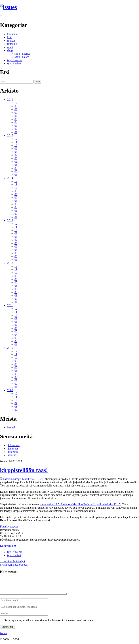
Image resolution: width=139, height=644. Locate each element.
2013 (10, 220)
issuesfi (12, 455)
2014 (10, 177)
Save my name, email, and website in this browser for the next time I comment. (49, 620)
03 (15, 125)
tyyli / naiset (14, 63)
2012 (10, 262)
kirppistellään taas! (24, 470)
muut (10, 47)
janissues (13, 448)
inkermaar (14, 445)
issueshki (13, 451)
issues (3, 633)
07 (15, 112)
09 (15, 106)
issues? (11, 427)
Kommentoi (7, 545)
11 (15, 142)
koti (9, 37)
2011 (10, 305)
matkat (11, 40)
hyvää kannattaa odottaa (15, 564)
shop (10, 50)
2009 (10, 390)
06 (15, 115)
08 (15, 109)
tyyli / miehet (14, 60)
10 (15, 102)
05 (15, 119)
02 (15, 128)
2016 (10, 99)
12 (15, 138)
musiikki (12, 43)
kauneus (12, 34)
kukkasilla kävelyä (12, 561)
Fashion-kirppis (9, 526)
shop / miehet (22, 53)
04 (15, 122)
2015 (10, 135)
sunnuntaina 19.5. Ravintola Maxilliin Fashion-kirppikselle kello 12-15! (80, 504)
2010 (10, 347)
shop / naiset (21, 56)
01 (15, 132)
